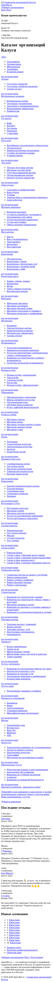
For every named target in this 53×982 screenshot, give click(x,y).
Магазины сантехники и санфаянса (24, 311)
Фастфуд (11, 126)
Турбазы (11, 195)
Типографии (13, 755)
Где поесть (6, 118)
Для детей (6, 163)
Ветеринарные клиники (12, 96)
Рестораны (12, 128)
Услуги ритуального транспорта (22, 518)
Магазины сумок (15, 429)
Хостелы (11, 449)
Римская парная (14, 552)
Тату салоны (13, 540)
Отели (4, 437)
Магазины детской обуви (19, 170)
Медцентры (6, 321)
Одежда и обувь (8, 414)
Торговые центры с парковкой (21, 624)
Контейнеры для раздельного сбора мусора (27, 145)
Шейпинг (11, 733)
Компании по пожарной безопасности (25, 780)
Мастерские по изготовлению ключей (25, 757)
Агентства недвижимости (19, 348)
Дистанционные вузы (17, 402)
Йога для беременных (17, 239)
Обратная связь (14, 952)
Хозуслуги (6, 742)
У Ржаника (6, 851)
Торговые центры (9, 619)
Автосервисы (13, 61)
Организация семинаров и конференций (26, 676)
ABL (9, 735)
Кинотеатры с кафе (16, 269)
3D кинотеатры (14, 259)
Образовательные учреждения (21, 397)
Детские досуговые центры (20, 167)
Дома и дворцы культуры (19, 289)
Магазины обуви (15, 422)
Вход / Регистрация (33, 957)
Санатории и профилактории (21, 190)
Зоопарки (11, 496)
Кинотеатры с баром (17, 261)
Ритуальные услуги (10, 503)
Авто (3, 57)
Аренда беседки (14, 200)
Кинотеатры (7, 254)
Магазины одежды (16, 419)
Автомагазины (14, 64)
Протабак (5, 818)
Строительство (8, 592)
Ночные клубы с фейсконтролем (22, 385)
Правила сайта (14, 947)
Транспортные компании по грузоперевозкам (29, 747)
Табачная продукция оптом (20, 471)
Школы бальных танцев (18, 651)
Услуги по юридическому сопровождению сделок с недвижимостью (27, 354)
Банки (10, 705)
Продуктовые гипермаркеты (20, 632)
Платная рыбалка (15, 488)
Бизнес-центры (14, 627)
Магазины (6, 298)
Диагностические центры (19, 328)
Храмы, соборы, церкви (18, 281)
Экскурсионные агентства (19, 446)
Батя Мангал (7, 873)
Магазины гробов (15, 511)
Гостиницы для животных (19, 103)
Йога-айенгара (14, 247)
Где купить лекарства (17, 84)
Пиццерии (12, 131)
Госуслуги (6, 140)
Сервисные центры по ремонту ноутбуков (27, 575)
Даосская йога (13, 242)
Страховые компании (17, 710)
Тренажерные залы (16, 725)
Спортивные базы (15, 491)
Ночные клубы (8, 370)
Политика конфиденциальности (22, 950)
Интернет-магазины (16, 212)
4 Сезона (5, 895)
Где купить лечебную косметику (22, 86)
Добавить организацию (12, 957)
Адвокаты (12, 777)
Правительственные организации (23, 150)
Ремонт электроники (17, 585)
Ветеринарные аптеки (17, 101)
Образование (7, 392)
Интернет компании (11, 207)
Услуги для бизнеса (10, 664)
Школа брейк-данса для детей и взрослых (27, 654)
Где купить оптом (15, 466)
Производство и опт (11, 459)
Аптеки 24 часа (14, 89)
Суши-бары (12, 133)
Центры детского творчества (20, 178)
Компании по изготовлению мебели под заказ (29, 669)
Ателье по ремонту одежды (20, 750)
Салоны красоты (9, 525)
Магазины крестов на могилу (21, 513)
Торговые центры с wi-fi (18, 629)
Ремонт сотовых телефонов (20, 580)
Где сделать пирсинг (17, 533)
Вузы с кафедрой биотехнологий (23, 407)
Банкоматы (12, 703)
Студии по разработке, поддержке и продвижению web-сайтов (24, 215)
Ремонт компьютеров (17, 577)
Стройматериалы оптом (18, 464)
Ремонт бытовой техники (19, 582)
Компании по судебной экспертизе (23, 774)
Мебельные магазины (17, 303)
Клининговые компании (19, 679)
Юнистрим (14, 920)
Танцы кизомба (14, 656)
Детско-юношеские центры (20, 175)
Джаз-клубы (13, 377)
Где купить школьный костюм (21, 172)
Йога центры (7, 232)
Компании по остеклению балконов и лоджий (29, 612)
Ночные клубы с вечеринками (21, 375)
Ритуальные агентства (17, 508)
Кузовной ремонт (15, 72)
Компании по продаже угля (20, 674)
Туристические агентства (19, 444)
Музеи (10, 286)
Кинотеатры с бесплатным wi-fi (22, 264)
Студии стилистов (15, 538)
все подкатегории (9, 76)
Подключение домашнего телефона (24, 691)
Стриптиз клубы (15, 380)
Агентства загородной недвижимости (25, 363)
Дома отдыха (7, 185)
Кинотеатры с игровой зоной (21, 266)
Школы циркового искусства (21, 400)
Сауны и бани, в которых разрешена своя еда (28, 563)
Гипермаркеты (14, 634)
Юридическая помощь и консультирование (27, 769)
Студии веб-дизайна (16, 222)
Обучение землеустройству (20, 405)
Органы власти (14, 148)
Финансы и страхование (13, 698)
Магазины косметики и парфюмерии (24, 313)
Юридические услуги (11, 765)
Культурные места (10, 276)
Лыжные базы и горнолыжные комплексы (27, 197)
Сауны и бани (8, 548)
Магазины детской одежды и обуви (24, 424)
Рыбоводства (13, 111)
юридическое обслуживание (20, 772)
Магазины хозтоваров (17, 306)
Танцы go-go (13, 649)
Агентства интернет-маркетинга (22, 219)
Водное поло (13, 728)
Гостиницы (12, 441)
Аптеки (4, 79)
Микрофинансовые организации (22, 713)
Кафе (9, 123)
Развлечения (7, 481)
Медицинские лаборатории (20, 333)
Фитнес (4, 720)
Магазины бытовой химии (20, 308)
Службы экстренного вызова (21, 153)
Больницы (12, 325)
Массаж (10, 535)
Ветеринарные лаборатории (20, 108)
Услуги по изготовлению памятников (25, 516)
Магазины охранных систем (20, 604)
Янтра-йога (12, 244)
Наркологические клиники (20, 330)
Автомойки (12, 69)
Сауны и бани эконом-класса (21, 560)
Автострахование (15, 708)
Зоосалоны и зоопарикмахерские (23, 106)
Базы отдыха (13, 192)
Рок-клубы (12, 382)
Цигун (10, 237)
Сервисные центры (10, 570)
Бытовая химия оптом (17, 474)
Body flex (11, 730)
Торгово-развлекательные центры (23, 486)
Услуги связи (7, 686)
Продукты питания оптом (19, 469)
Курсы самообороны (17, 646)
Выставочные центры (17, 291)
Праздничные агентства (18, 752)
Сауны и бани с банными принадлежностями (29, 557)
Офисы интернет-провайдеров (21, 224)
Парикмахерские (15, 530)
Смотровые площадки (17, 493)
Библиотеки (12, 283)
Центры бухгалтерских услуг (21, 671)
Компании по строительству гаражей (25, 597)
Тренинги (6, 642)
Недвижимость (8, 343)
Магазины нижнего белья (19, 427)
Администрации (15, 155)
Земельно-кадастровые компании (23, 350)
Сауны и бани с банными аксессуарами (26, 555)
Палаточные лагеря (16, 452)
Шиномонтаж (13, 66)
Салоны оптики (14, 335)
